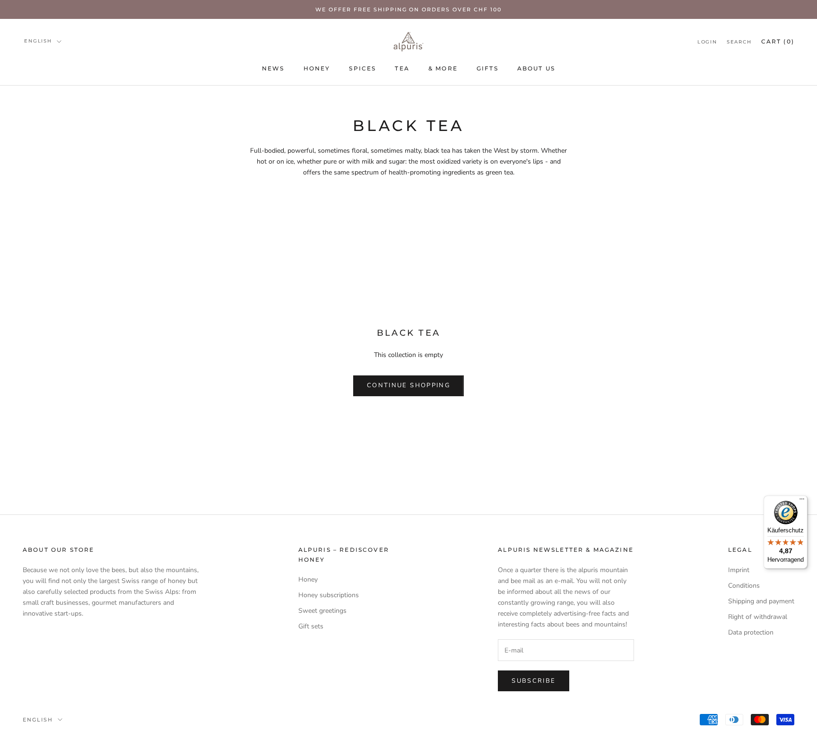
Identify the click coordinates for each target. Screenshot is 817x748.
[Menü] (802, 501)
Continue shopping (408, 385)
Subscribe (534, 681)
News (273, 68)
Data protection (751, 632)
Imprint (738, 569)
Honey (317, 68)
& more (443, 68)
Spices (362, 68)
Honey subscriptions (328, 595)
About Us (536, 68)
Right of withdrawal (757, 616)
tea (402, 68)
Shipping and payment (761, 601)
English (38, 41)
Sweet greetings (322, 610)
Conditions (744, 585)
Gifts (487, 68)
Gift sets (310, 626)
